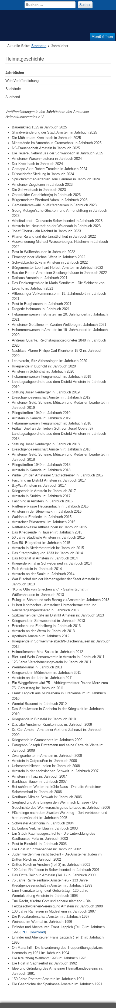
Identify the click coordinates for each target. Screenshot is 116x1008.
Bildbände (13, 89)
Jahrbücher (14, 73)
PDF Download (33, 932)
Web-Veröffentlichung (22, 81)
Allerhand (12, 97)
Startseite (38, 46)
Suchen (85, 5)
